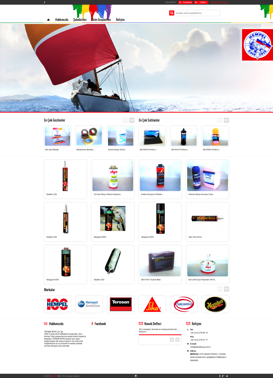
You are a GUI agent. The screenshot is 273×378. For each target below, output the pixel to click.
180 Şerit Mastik (52, 150)
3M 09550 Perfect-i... (212, 150)
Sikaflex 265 (51, 237)
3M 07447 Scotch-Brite (151, 280)
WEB (56, 376)
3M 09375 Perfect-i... (180, 150)
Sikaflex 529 (99, 280)
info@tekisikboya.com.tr (200, 346)
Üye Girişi (215, 2)
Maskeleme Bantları (85, 150)
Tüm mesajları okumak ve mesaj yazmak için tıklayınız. (158, 330)
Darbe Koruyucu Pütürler (151, 194)
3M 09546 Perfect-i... (148, 150)
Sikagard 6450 (52, 280)
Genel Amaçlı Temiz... (117, 150)
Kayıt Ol (224, 2)
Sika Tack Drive (195, 237)
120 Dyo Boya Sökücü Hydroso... (108, 194)
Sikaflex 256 (51, 194)
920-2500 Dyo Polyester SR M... (202, 280)
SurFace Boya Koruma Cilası (200, 194)
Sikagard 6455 (147, 237)
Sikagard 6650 (100, 237)
